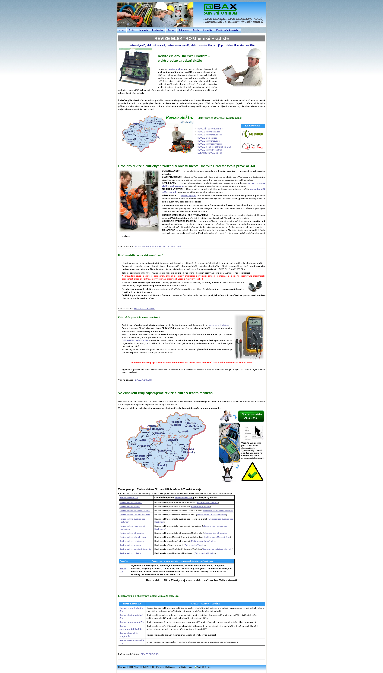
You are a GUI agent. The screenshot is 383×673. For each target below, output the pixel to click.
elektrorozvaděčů (209, 134)
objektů (209, 153)
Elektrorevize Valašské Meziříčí (218, 510)
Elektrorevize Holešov (204, 553)
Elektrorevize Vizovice (194, 545)
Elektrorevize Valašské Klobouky (217, 549)
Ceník (196, 30)
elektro (210, 129)
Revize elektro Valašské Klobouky (135, 549)
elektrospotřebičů (209, 144)
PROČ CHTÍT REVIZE (144, 308)
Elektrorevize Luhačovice (203, 541)
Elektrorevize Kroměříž (207, 502)
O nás (131, 30)
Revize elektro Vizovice (130, 545)
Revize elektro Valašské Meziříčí (135, 510)
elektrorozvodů (208, 141)
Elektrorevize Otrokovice (215, 533)
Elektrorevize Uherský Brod (217, 537)
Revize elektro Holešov (130, 553)
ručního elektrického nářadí (214, 147)
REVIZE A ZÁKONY (143, 380)
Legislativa (157, 30)
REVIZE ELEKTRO (150, 654)
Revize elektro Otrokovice (132, 533)
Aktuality (207, 30)
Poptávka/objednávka (227, 30)
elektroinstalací (208, 131)
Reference (183, 30)
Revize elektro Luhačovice (132, 541)
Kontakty (143, 30)
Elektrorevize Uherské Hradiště (211, 514)
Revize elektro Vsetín (130, 506)
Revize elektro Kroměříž (131, 502)
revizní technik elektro (218, 325)
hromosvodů (207, 138)
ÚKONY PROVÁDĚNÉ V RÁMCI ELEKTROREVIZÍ (157, 246)
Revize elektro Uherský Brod (133, 537)
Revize (171, 30)
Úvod (121, 30)
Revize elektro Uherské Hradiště (135, 514)
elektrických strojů (209, 150)
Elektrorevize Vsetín (200, 506)
